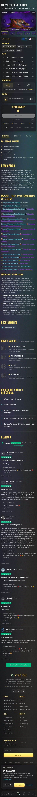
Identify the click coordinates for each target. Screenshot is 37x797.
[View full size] (33, 28)
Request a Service (24, 709)
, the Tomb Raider (26, 266)
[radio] (9, 46)
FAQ (20, 700)
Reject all (8, 785)
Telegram (24, 720)
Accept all (19, 785)
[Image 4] (27, 33)
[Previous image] (4, 21)
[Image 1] (4, 33)
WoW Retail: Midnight (10, 8)
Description (5, 135)
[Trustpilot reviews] (23, 691)
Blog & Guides (23, 706)
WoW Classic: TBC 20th (10, 703)
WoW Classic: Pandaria (10, 709)
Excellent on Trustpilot (12, 686)
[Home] (18, 793)
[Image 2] (12, 33)
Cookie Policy (7, 730)
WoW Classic (7, 706)
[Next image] (33, 21)
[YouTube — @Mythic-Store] (18, 691)
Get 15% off (18, 755)
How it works (29, 135)
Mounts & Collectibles (24, 8)
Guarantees (22, 703)
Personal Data (8, 727)
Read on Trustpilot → (6, 476)
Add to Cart (17, 119)
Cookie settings (8, 733)
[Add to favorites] (33, 119)
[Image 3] (19, 33)
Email (23, 717)
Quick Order (18, 115)
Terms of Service (8, 720)
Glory (33, 8)
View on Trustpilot (18, 445)
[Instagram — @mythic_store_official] (14, 691)
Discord (24, 727)
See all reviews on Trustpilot (18, 665)
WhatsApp (25, 724)
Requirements (17, 135)
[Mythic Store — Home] (2, 8)
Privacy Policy (8, 717)
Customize (29, 785)
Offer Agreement (8, 724)
